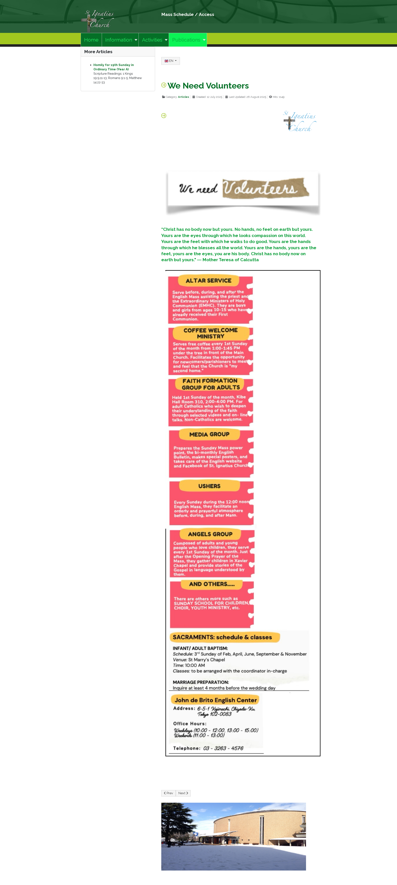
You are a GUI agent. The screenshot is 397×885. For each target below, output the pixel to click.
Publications (186, 40)
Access (206, 14)
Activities (152, 40)
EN (171, 61)
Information (118, 40)
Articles (183, 96)
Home (91, 40)
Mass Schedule (177, 14)
